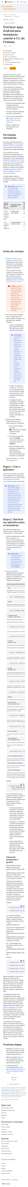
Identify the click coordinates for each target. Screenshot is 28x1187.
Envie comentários (10, 23)
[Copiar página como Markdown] (9, 46)
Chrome (3, 1166)
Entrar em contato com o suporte (9, 1141)
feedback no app (19, 1049)
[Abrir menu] (2, 2)
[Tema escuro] (21, 784)
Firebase (5, 14)
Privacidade (15, 1179)
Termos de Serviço (5, 1179)
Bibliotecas (4, 1115)
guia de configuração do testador (12, 1007)
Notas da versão (5, 1148)
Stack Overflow (5, 1143)
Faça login (16, 545)
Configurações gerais (22, 592)
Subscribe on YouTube (6, 1132)
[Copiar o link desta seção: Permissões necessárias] (18, 138)
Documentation (7, 7)
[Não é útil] (12, 20)
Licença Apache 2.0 (5, 1093)
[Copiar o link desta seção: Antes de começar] (4, 254)
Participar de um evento (7, 1134)
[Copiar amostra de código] (23, 784)
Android (3, 1163)
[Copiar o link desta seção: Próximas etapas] (23, 1045)
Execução (17, 16)
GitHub (3, 1117)
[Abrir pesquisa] (15, 2)
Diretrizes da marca (6, 1151)
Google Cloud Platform (7, 1171)
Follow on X (4, 1129)
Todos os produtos (5, 1173)
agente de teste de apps (13, 767)
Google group (4, 1146)
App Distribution (10, 9)
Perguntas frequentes (6, 1153)
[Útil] (10, 20)
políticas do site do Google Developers (10, 1095)
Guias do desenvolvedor (7, 1108)
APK (5, 68)
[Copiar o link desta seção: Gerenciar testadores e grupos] (14, 862)
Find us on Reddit (5, 1127)
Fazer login (23, 2)
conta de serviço (15, 565)
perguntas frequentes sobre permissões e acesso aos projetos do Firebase (12, 171)
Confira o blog (4, 1124)
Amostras (3, 1112)
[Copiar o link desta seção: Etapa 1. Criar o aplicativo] (15, 470)
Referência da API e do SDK (8, 1110)
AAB (14, 68)
